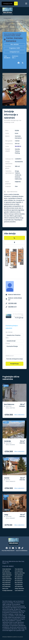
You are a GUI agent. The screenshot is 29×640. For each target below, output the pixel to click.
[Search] (16, 3)
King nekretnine (6, 584)
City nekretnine (19, 569)
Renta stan (5, 588)
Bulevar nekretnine (20, 573)
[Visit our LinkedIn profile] (19, 548)
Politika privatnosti (8, 550)
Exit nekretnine (18, 580)
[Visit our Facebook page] (7, 548)
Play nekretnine (6, 582)
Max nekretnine (19, 582)
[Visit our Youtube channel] (13, 548)
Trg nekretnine (18, 584)
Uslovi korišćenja (21, 550)
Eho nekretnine (18, 577)
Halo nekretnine (19, 575)
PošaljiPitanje (14, 363)
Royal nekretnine (6, 573)
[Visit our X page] (16, 548)
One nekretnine (19, 586)
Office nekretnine (7, 575)
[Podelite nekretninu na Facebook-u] (19, 62)
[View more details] (14, 238)
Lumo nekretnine (19, 590)
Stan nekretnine (6, 580)
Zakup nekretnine (19, 588)
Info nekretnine (19, 571)
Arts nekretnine (6, 586)
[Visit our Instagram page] (10, 548)
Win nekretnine (18, 578)
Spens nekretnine (6, 578)
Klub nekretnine (6, 577)
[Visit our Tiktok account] (22, 548)
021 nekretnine (6, 571)
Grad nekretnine (6, 569)
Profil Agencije (19, 317)
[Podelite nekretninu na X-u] (23, 62)
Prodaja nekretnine (7, 590)
